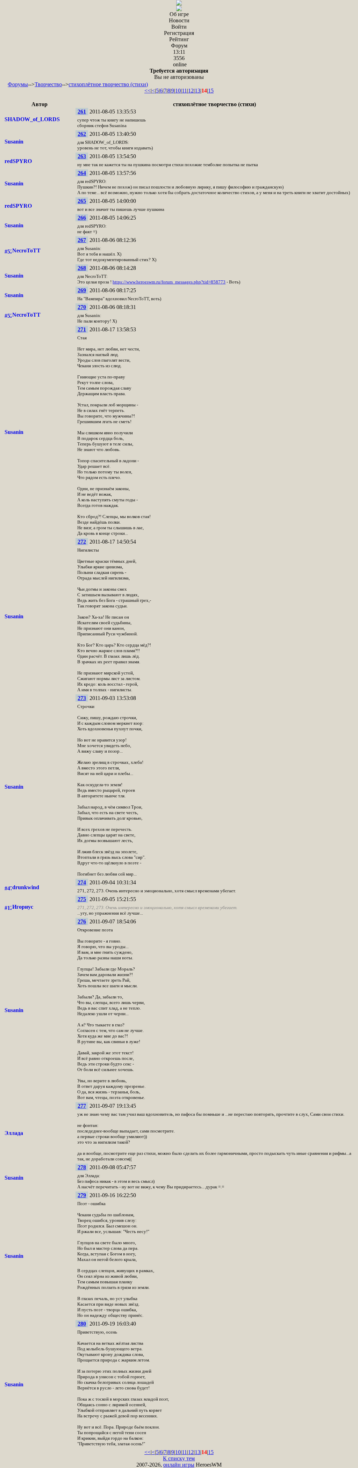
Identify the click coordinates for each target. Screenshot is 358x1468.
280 (82, 1324)
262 (82, 134)
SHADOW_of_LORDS (32, 119)
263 (82, 156)
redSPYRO (18, 161)
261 (82, 112)
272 (82, 542)
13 (197, 91)
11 (184, 91)
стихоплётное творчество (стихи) (108, 84)
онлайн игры (178, 1465)
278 (82, 1167)
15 (211, 91)
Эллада (14, 1133)
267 (82, 240)
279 (82, 1195)
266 (82, 218)
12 (191, 91)
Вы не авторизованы (179, 74)
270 (82, 307)
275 (82, 899)
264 (82, 173)
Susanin (14, 142)
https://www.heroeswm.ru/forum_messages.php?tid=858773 (169, 282)
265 (82, 201)
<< (147, 91)
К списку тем (179, 1458)
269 (82, 290)
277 (82, 1106)
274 (82, 882)
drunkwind (25, 887)
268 (82, 268)
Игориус (22, 907)
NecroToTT (26, 250)
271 (82, 329)
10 (178, 91)
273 (82, 698)
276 (82, 921)
